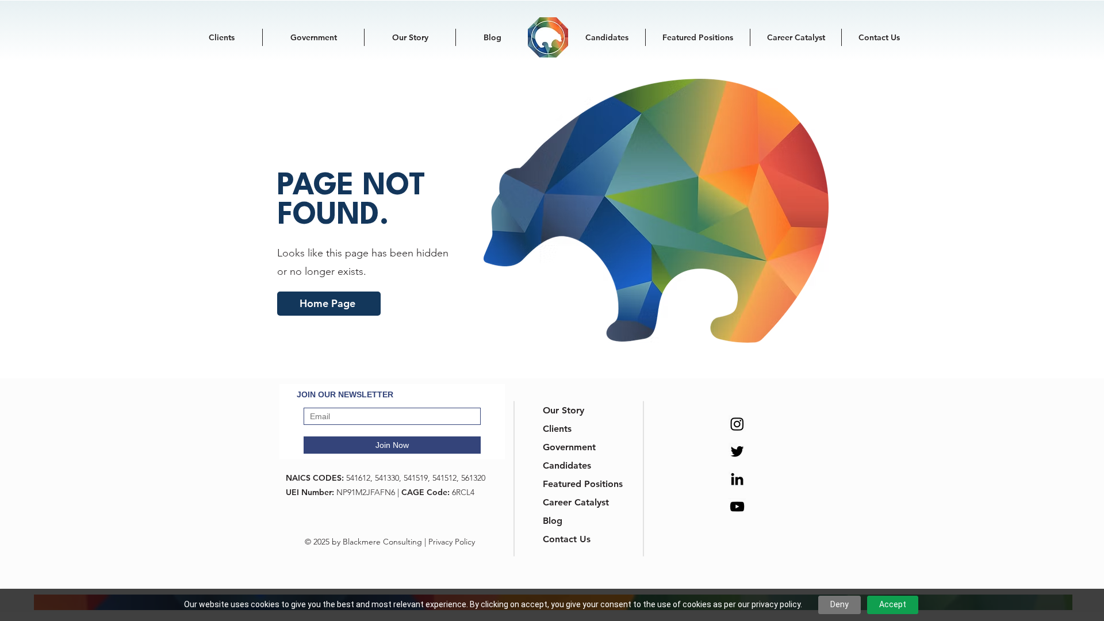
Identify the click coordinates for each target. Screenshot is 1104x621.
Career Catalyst (572, 502)
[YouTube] (737, 506)
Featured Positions (572, 483)
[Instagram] (737, 423)
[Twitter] (737, 451)
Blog (552, 520)
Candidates (567, 465)
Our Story (563, 410)
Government (569, 447)
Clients (557, 428)
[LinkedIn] (737, 479)
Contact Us (567, 539)
